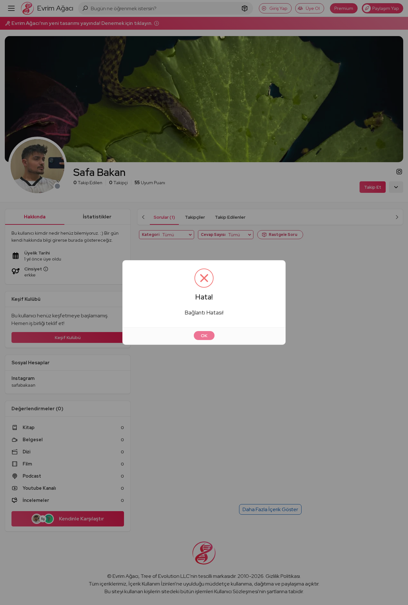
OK (204, 335)
